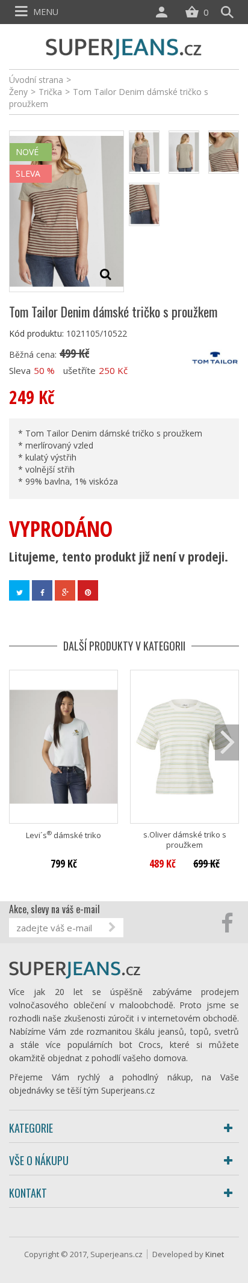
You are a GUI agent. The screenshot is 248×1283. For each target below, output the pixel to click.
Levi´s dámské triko (63, 835)
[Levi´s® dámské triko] (63, 746)
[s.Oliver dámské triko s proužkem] (184, 746)
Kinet (214, 1254)
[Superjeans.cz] (124, 47)
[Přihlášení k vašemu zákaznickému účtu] (164, 12)
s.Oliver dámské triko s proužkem (184, 840)
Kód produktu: (36, 333)
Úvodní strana (36, 79)
